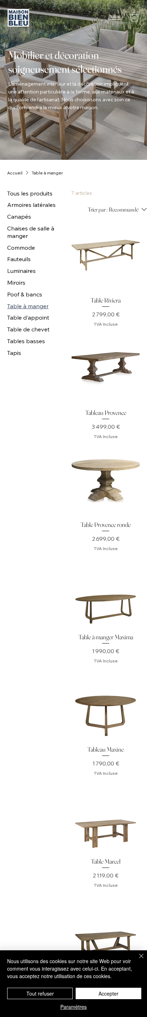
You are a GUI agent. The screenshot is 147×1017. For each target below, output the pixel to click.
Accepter (108, 993)
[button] (134, 16)
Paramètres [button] (73, 1006)
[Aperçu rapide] (105, 256)
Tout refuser (40, 993)
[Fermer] (137, 960)
